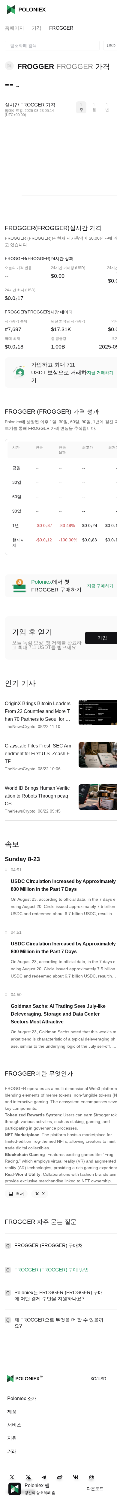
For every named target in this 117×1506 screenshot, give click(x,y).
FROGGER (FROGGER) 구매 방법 (51, 1269)
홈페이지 (14, 28)
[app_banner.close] (108, 1482)
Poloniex (26, 9)
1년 (107, 107)
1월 (94, 107)
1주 (81, 107)
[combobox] (52, 45)
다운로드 (95, 1488)
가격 (36, 28)
